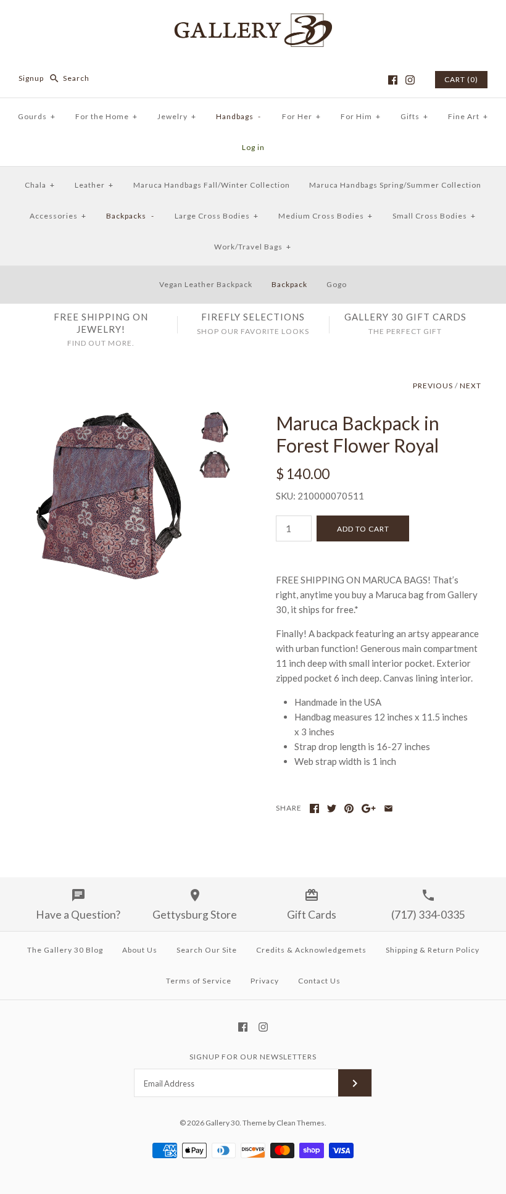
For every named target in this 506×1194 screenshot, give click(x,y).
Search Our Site (206, 949)
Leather (94, 185)
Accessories (58, 215)
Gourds (37, 116)
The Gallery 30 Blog (65, 949)
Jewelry (176, 116)
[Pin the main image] (349, 808)
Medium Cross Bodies (325, 215)
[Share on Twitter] (331, 808)
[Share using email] (388, 808)
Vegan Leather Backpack (205, 284)
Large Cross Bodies (217, 215)
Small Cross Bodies (434, 215)
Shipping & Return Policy (432, 949)
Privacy (265, 980)
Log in (253, 147)
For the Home (106, 116)
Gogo (336, 284)
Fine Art (468, 116)
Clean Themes (300, 1122)
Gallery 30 (222, 1122)
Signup (31, 78)
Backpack (289, 284)
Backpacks (130, 215)
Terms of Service (198, 980)
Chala (40, 185)
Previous (433, 385)
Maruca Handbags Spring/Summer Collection (395, 185)
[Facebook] (392, 80)
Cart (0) (461, 79)
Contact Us (319, 980)
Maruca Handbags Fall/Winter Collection (211, 185)
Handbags (239, 116)
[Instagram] (410, 80)
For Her (301, 116)
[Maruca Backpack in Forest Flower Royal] (109, 419)
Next (470, 385)
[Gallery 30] (253, 19)
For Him (361, 116)
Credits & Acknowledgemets (311, 949)
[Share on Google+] (369, 808)
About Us (139, 949)
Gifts (414, 116)
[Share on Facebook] (314, 808)
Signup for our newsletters (253, 1056)
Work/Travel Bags (252, 246)
